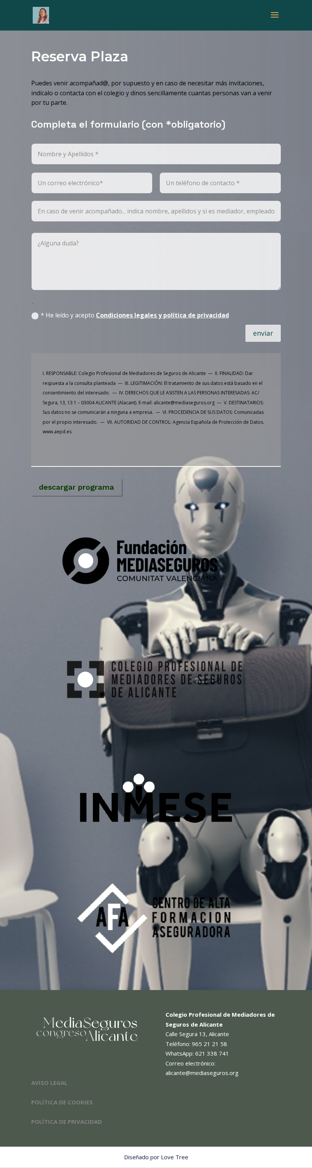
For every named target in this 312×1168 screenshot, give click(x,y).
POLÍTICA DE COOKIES (62, 1102)
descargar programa (76, 487)
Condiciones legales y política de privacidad (162, 315)
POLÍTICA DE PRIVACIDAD (66, 1121)
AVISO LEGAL (49, 1082)
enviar (263, 333)
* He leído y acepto (135, 315)
